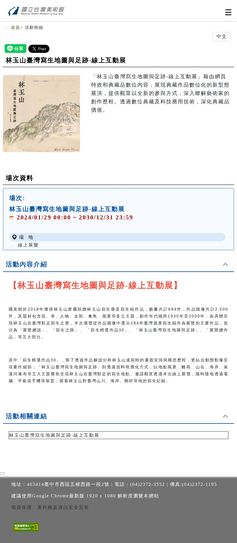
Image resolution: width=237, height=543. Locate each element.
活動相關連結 (26, 416)
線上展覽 (28, 244)
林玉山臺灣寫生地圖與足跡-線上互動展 (54, 435)
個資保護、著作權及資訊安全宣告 (50, 507)
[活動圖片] (41, 113)
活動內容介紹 (26, 264)
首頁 (15, 27)
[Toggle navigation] (228, 12)
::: (5, 27)
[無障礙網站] (25, 531)
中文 (221, 36)
